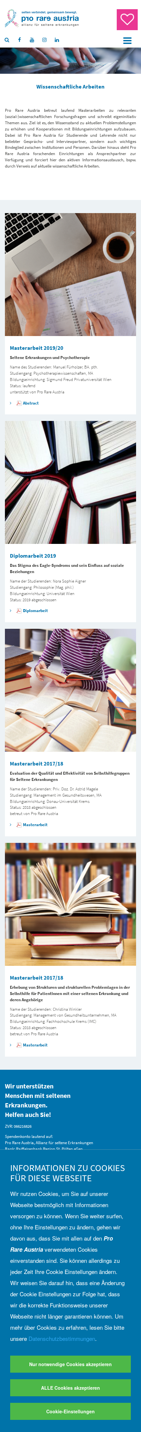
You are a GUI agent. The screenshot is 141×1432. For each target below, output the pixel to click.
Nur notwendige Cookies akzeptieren (70, 1364)
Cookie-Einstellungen (70, 1411)
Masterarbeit (35, 824)
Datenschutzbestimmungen (62, 1338)
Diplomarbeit (35, 610)
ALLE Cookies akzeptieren (70, 1387)
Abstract (31, 403)
